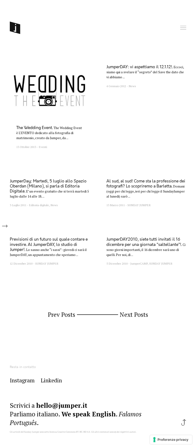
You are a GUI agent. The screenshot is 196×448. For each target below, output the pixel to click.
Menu (183, 28)
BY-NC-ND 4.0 (83, 432)
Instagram (22, 380)
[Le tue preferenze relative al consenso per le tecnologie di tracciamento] (171, 439)
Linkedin (51, 380)
